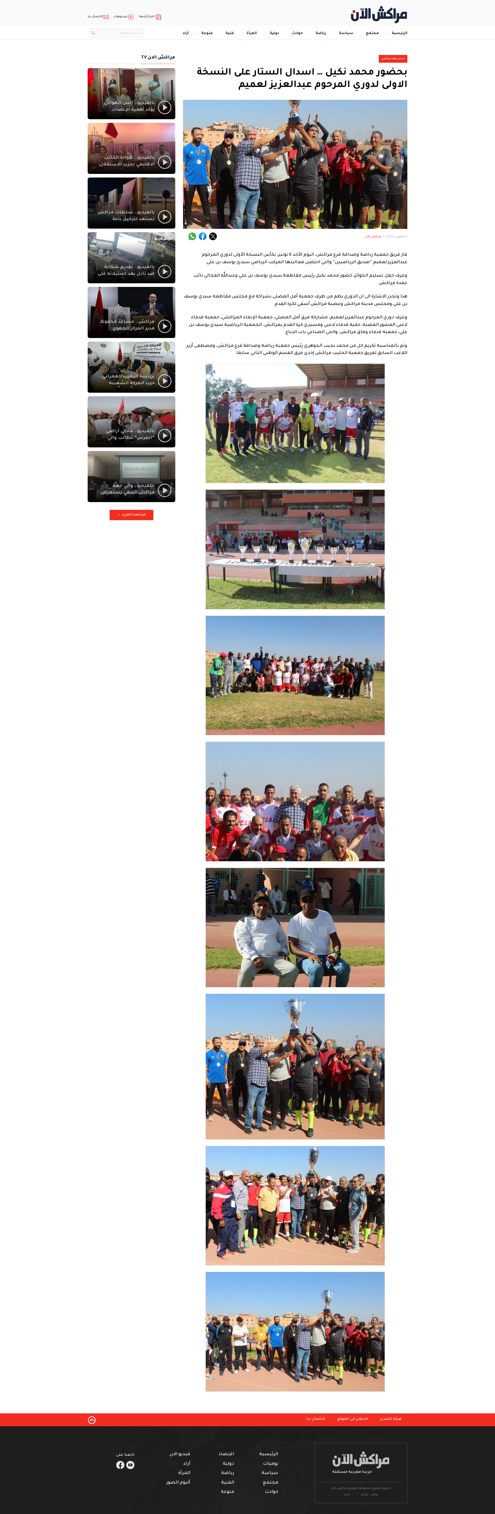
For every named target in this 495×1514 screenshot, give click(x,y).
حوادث (297, 34)
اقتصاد (226, 1454)
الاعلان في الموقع (352, 1419)
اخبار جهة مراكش (393, 58)
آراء (186, 34)
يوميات (270, 1464)
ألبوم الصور (178, 1482)
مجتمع (372, 34)
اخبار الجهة (147, 17)
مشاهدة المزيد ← (131, 515)
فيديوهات (120, 17)
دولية (274, 34)
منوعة (207, 34)
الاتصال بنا (95, 17)
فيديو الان (180, 1454)
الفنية (227, 1482)
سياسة (346, 34)
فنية (230, 34)
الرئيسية (399, 34)
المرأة (251, 34)
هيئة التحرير (391, 1419)
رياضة (321, 34)
